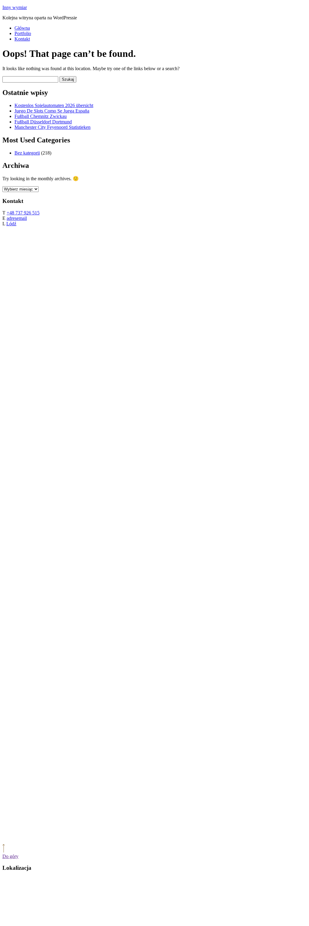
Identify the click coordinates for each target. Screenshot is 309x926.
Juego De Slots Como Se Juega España (51, 110)
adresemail (17, 218)
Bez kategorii (27, 152)
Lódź (11, 223)
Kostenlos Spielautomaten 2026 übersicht (53, 105)
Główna (22, 28)
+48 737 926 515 (23, 212)
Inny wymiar (14, 7)
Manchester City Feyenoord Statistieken (52, 127)
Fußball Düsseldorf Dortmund (43, 121)
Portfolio (22, 33)
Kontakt (22, 38)
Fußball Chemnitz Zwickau (40, 116)
